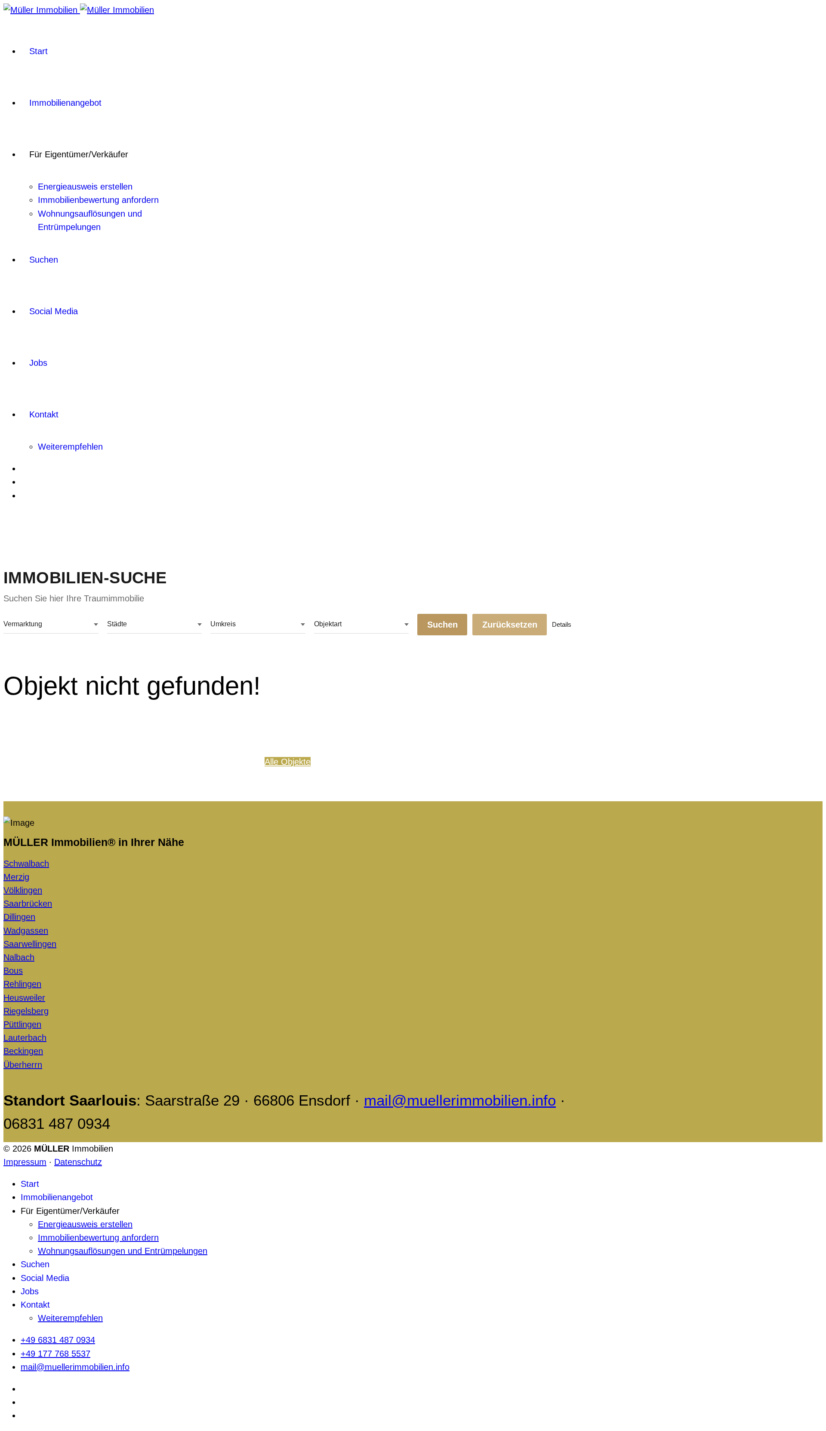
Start (38, 51)
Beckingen (23, 1051)
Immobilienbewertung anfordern (98, 200)
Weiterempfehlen (70, 446)
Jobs (38, 363)
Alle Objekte (288, 761)
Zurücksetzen (509, 624)
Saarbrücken (27, 903)
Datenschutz (78, 1162)
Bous (13, 970)
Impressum (24, 1162)
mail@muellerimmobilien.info (460, 1100)
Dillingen (19, 917)
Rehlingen (22, 984)
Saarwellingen (29, 944)
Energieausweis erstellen (85, 186)
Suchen (43, 259)
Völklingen (22, 890)
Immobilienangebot (65, 102)
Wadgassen (25, 930)
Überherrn (22, 1064)
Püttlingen (22, 1024)
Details (561, 624)
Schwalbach (26, 863)
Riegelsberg (26, 1011)
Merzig (16, 877)
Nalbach (18, 957)
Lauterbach (24, 1037)
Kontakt (44, 414)
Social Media (53, 311)
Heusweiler (24, 997)
